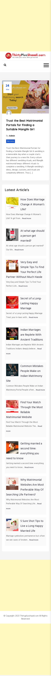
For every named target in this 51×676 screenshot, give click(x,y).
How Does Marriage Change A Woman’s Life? (32, 204)
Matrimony (10, 141)
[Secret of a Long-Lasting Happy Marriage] (12, 302)
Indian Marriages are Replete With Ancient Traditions (31, 335)
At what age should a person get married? (32, 236)
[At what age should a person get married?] (12, 235)
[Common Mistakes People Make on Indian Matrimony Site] (12, 370)
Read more (26, 218)
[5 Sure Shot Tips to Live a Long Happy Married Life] (12, 525)
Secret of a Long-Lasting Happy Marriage (30, 303)
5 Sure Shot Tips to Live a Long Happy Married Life (31, 526)
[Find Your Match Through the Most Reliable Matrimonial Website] (12, 406)
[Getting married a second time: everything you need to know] (12, 447)
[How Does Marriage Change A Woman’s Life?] (12, 203)
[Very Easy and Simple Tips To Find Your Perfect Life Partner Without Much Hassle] (12, 266)
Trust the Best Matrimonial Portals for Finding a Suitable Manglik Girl (24, 125)
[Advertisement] (25, 25)
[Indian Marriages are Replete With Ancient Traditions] (12, 334)
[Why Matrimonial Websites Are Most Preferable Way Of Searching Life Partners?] (12, 484)
